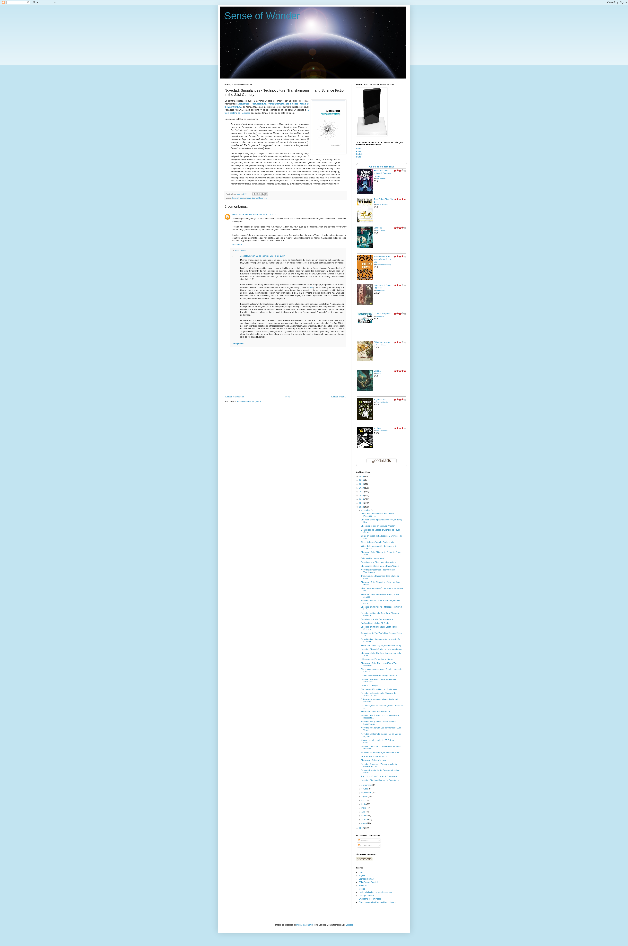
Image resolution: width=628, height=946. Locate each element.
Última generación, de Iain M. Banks (377, 659)
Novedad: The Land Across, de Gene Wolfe (380, 780)
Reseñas (363, 886)
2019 (361, 484)
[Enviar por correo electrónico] (253, 194)
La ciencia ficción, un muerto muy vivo (375, 892)
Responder (237, 245)
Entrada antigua (338, 397)
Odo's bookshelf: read (381, 166)
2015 (361, 499)
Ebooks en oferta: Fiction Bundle (375, 711)
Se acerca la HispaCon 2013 (374, 756)
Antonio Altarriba (382, 402)
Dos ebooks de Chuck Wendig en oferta (378, 562)
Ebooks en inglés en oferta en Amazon (378, 526)
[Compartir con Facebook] (263, 194)
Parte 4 (359, 157)
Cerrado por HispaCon (371, 685)
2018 (361, 488)
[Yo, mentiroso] (365, 419)
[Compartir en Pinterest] (266, 194)
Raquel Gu (380, 316)
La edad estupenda (382, 314)
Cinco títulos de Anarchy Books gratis (377, 542)
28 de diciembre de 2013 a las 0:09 (260, 214)
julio (363, 800)
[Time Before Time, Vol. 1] (365, 222)
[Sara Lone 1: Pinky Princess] (365, 305)
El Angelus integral (382, 342)
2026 (361, 476)
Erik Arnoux (380, 290)
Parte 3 (359, 154)
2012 (361, 828)
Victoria (377, 371)
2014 (361, 503)
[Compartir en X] (260, 194)
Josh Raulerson (247, 256)
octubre (365, 789)
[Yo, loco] (365, 447)
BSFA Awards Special (368, 882)
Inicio (287, 397)
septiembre (366, 793)
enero (364, 823)
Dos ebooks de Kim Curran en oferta (377, 619)
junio (363, 804)
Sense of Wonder (262, 15)
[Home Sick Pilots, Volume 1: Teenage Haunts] (365, 193)
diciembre (366, 510)
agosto (364, 796)
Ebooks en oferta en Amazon (373, 760)
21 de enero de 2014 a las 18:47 (270, 256)
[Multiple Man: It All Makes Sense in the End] (365, 279)
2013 (361, 507)
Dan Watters (380, 179)
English (362, 876)
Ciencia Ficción (238, 198)
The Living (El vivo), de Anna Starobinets (379, 776)
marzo (364, 816)
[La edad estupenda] (365, 323)
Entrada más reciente (234, 397)
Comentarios (366, 845)
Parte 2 (359, 151)
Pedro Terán (238, 214)
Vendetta (378, 228)
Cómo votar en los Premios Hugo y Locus (377, 902)
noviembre (366, 785)
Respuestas (240, 250)
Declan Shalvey (382, 204)
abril (363, 812)
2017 (361, 492)
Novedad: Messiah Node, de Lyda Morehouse (381, 649)
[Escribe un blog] (256, 194)
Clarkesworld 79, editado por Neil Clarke (379, 689)
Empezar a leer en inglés (370, 899)
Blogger (349, 925)
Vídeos (362, 889)
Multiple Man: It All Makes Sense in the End (382, 259)
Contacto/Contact (366, 879)
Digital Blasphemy (304, 925)
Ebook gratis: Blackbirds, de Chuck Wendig (380, 566)
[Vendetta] (365, 247)
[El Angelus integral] (365, 360)
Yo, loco (377, 428)
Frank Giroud (381, 345)
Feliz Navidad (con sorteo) (372, 558)
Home (361, 872)
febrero (364, 819)
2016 (361, 495)
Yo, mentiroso (380, 399)
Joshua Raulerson (259, 198)
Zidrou (378, 373)
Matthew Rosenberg (383, 264)
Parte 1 (359, 149)
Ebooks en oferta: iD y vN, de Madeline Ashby (381, 645)
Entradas (364, 840)
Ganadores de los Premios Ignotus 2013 (379, 675)
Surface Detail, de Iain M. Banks (375, 623)
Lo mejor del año (366, 895)
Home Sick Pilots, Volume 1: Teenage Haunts (382, 173)
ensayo (248, 198)
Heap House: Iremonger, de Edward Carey (380, 753)
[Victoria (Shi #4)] (365, 390)
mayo (364, 808)
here (311, 287)
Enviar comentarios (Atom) (249, 401)
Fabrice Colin (381, 230)
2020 (361, 480)
